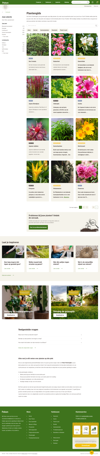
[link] (38, 65)
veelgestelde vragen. (87, 416)
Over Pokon (32, 419)
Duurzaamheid (32, 421)
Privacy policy (95, 453)
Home (30, 416)
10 (93, 207)
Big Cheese (35, 453)
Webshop (66, 2)
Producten (38, 2)
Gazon (55, 419)
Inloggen (93, 2)
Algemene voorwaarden (85, 453)
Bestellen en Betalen (58, 432)
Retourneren (56, 438)
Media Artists (24, 453)
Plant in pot (56, 421)
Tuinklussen (48, 2)
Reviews (55, 443)
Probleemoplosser (58, 430)
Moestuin (55, 416)
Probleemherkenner (34, 438)
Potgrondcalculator (34, 432)
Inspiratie (57, 2)
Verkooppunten (87, 6)
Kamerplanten (57, 427)
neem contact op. (81, 418)
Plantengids (32, 435)
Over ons (96, 6)
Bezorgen (55, 440)
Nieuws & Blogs (33, 424)
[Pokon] (5, 5)
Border (55, 424)
